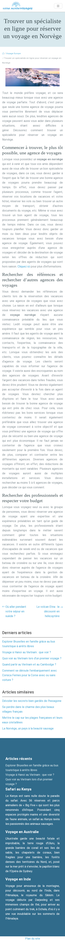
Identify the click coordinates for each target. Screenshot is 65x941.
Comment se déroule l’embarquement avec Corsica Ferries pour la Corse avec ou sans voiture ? (29, 675)
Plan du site (32, 938)
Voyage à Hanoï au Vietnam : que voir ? (26, 652)
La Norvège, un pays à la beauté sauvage (28, 728)
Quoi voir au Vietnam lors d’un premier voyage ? (31, 658)
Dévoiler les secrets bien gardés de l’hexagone (31, 701)
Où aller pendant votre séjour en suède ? (15, 611)
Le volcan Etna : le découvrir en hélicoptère (48, 611)
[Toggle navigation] (58, 6)
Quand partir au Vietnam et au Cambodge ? (29, 664)
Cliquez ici (24, 266)
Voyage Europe (13, 53)
